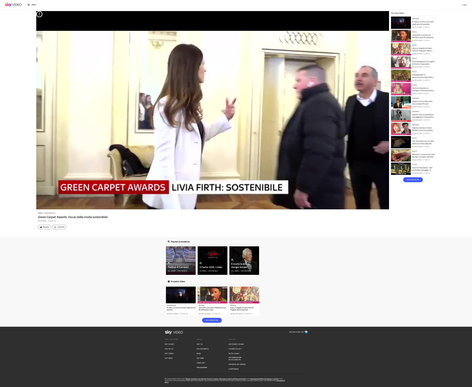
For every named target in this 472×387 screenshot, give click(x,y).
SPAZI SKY (201, 363)
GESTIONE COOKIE (236, 344)
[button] (44, 227)
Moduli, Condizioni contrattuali (196, 379)
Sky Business (203, 349)
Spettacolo (49, 213)
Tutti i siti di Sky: (172, 339)
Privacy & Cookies (212, 379)
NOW (199, 353)
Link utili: (232, 339)
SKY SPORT (169, 344)
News (40, 213)
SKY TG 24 (169, 349)
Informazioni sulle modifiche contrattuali (232, 379)
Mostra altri (413, 180)
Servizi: (200, 339)
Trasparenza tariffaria (257, 379)
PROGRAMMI (202, 367)
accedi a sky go (296, 332)
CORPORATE (234, 369)
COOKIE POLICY (235, 349)
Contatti (276, 379)
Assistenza (268, 379)
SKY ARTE (169, 358)
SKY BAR (200, 358)
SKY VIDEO (169, 353)
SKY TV (200, 344)
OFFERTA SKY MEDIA (237, 364)
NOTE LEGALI (234, 353)
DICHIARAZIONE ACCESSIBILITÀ (235, 359)
